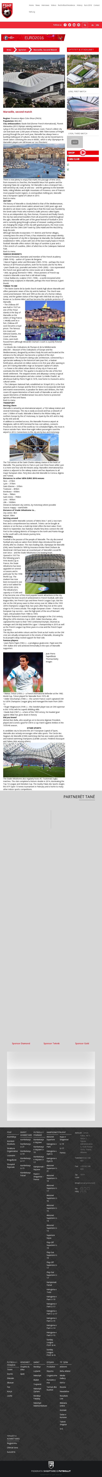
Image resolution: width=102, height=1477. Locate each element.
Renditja (37, 1366)
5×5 (61, 1429)
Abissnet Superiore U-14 (52, 1218)
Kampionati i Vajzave (38, 1168)
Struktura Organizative (12, 1149)
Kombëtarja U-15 (25, 1166)
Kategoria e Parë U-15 (52, 1319)
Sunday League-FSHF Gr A (51, 1342)
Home (31, 5)
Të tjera (64, 1362)
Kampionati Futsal (51, 1283)
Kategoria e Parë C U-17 (52, 1312)
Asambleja (11, 1136)
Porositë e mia (51, 1381)
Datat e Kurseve (63, 1416)
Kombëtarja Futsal (25, 1174)
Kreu (9, 49)
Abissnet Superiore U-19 (52, 1178)
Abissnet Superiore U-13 (52, 1228)
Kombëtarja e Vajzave (38, 1141)
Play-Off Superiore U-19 (52, 1245)
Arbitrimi (63, 1366)
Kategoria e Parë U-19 (52, 1298)
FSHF (9, 1132)
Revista (63, 1387)
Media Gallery (63, 1376)
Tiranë (9, 1369)
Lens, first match (77, 91)
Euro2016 (11, 1452)
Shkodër (10, 1378)
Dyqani (50, 1362)
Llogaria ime (52, 1375)
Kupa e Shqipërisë (64, 1138)
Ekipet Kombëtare (26, 1133)
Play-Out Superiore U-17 (52, 1275)
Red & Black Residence (66, 5)
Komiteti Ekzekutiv (11, 1142)
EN (97, 25)
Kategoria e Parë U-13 (52, 1333)
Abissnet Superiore (51, 1138)
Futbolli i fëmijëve (12, 1363)
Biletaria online (63, 1404)
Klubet (36, 1380)
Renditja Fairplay (37, 1397)
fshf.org (32, 12)
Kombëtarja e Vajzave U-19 (38, 1149)
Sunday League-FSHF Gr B (51, 1352)
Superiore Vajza (51, 1236)
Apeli (22, 1374)
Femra (62, 1152)
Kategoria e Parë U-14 (52, 1326)
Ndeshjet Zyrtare (37, 1390)
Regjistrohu (12, 1443)
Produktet (51, 1366)
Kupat (63, 1132)
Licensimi (11, 1155)
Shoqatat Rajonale (11, 1165)
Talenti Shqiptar (63, 1423)
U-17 (62, 1148)
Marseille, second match (45, 49)
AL (93, 25)
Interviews (45, 5)
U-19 (62, 1144)
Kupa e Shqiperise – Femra (38, 1177)
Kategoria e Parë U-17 (52, 1305)
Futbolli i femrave (38, 1133)
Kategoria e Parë (52, 1145)
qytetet (22, 49)
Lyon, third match (77, 133)
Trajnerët (37, 1384)
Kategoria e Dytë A (52, 1152)
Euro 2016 (88, 5)
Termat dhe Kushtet (52, 1388)
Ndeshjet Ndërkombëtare (40, 1404)
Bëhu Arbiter (65, 1371)
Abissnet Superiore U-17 (52, 1188)
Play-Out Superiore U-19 (52, 1255)
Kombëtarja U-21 (25, 1145)
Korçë (9, 1391)
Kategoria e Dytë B (52, 1159)
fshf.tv (62, 1382)
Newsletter (64, 1391)
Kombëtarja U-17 (25, 1159)
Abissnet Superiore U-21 (52, 1168)
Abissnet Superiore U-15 (52, 1208)
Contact (96, 5)
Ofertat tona (12, 1447)
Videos (53, 5)
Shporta (50, 1371)
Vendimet (25, 1362)
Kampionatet (52, 1132)
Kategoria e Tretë (52, 1290)
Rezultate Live (64, 1397)
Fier (8, 1387)
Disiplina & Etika (24, 1368)
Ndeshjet (37, 1375)
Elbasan (10, 1382)
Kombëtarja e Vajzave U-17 (38, 1159)
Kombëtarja (25, 1139)
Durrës (10, 1374)
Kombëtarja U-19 (25, 1152)
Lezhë (9, 1396)
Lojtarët (36, 1371)
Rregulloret (11, 1160)
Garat (36, 1362)
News (38, 5)
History (79, 5)
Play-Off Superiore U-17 (52, 1265)
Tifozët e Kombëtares (13, 1437)
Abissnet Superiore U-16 (52, 1198)
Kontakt (63, 1410)
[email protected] (87, 1183)
